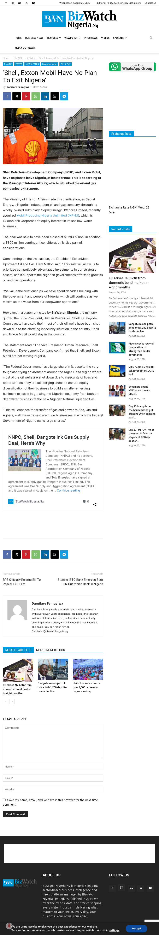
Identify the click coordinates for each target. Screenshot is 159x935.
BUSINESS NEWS (34, 37)
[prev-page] (5, 701)
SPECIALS (118, 37)
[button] (151, 38)
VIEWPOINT (70, 37)
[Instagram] (13, 3)
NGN (133, 207)
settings (114, 930)
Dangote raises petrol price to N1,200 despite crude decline (52, 687)
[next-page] (12, 701)
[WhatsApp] (35, 96)
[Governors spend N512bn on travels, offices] (117, 390)
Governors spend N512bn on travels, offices (140, 390)
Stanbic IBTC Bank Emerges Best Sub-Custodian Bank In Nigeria (80, 582)
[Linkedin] (20, 3)
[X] (26, 3)
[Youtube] (33, 3)
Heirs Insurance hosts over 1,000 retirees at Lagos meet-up (86, 687)
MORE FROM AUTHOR (50, 650)
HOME (18, 37)
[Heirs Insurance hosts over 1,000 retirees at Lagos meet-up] (88, 669)
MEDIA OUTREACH (25, 47)
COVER (31, 58)
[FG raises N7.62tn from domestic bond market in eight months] (18, 670)
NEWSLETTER (32, 64)
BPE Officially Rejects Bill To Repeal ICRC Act (22, 582)
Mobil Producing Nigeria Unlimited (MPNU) (48, 215)
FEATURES (52, 37)
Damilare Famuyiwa (18, 86)
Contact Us (150, 2)
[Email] (55, 96)
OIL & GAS (65, 64)
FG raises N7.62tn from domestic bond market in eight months (17, 689)
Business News (49, 64)
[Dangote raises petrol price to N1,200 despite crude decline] (53, 669)
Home (6, 58)
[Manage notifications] (9, 926)
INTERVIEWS (91, 37)
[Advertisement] (53, 524)
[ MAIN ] (18, 58)
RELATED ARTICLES (18, 650)
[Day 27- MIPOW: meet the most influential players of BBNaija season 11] (117, 434)
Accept (136, 928)
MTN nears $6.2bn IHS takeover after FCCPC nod (141, 371)
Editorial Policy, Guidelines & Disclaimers (119, 2)
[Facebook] (6, 3)
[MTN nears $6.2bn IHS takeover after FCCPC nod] (117, 371)
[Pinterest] (26, 96)
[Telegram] (64, 96)
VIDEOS (105, 37)
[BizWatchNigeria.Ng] (79, 19)
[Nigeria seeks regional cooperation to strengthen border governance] (117, 347)
